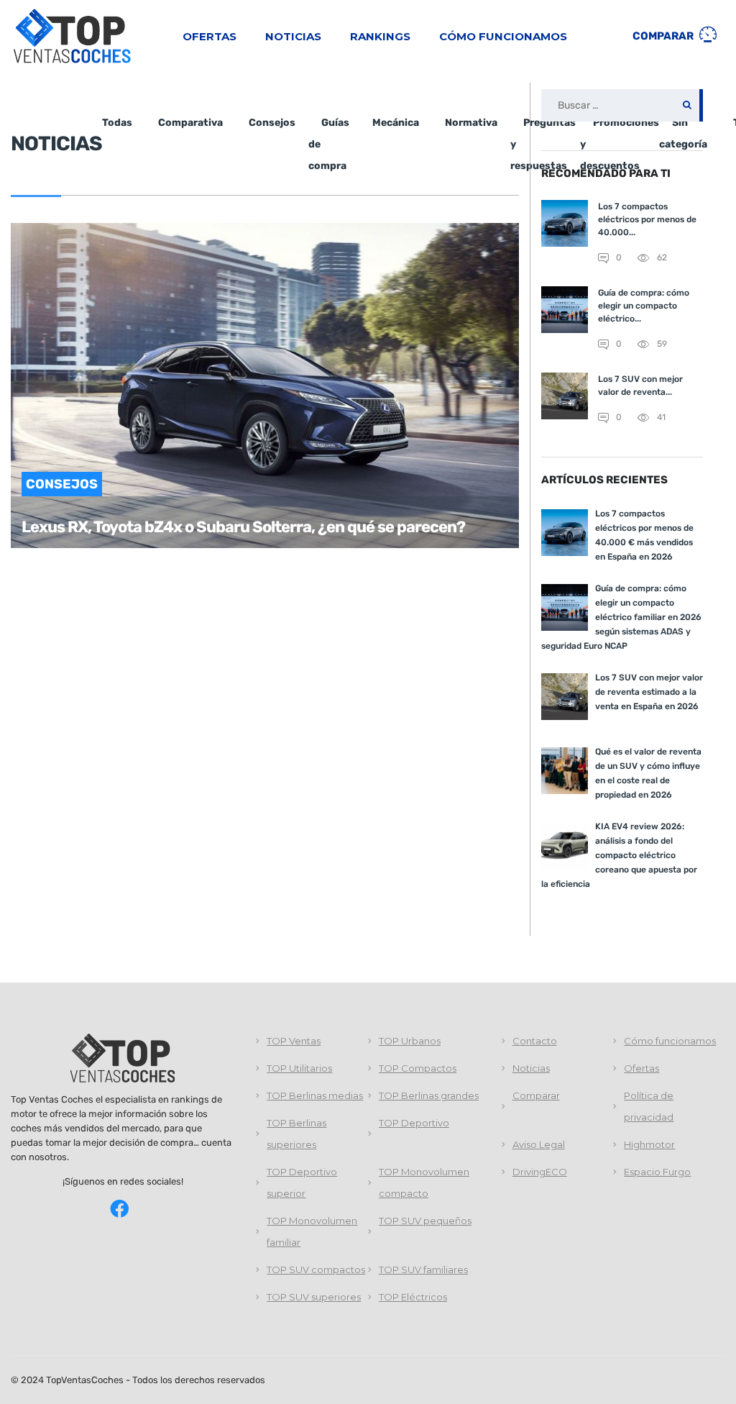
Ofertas (209, 36)
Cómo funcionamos (503, 36)
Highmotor (649, 1144)
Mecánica (395, 123)
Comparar (664, 35)
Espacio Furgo (657, 1171)
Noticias (293, 36)
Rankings (380, 36)
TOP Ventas (294, 1041)
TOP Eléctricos (413, 1297)
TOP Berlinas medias (315, 1095)
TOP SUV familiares (423, 1269)
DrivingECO (539, 1171)
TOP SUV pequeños (425, 1220)
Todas (117, 123)
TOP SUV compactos (316, 1269)
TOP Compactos (417, 1068)
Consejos (272, 123)
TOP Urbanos (410, 1041)
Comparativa (190, 123)
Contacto (534, 1041)
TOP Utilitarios (299, 1068)
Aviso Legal (538, 1144)
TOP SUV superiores (314, 1297)
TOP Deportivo (414, 1123)
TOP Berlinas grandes (429, 1095)
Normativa (471, 123)
